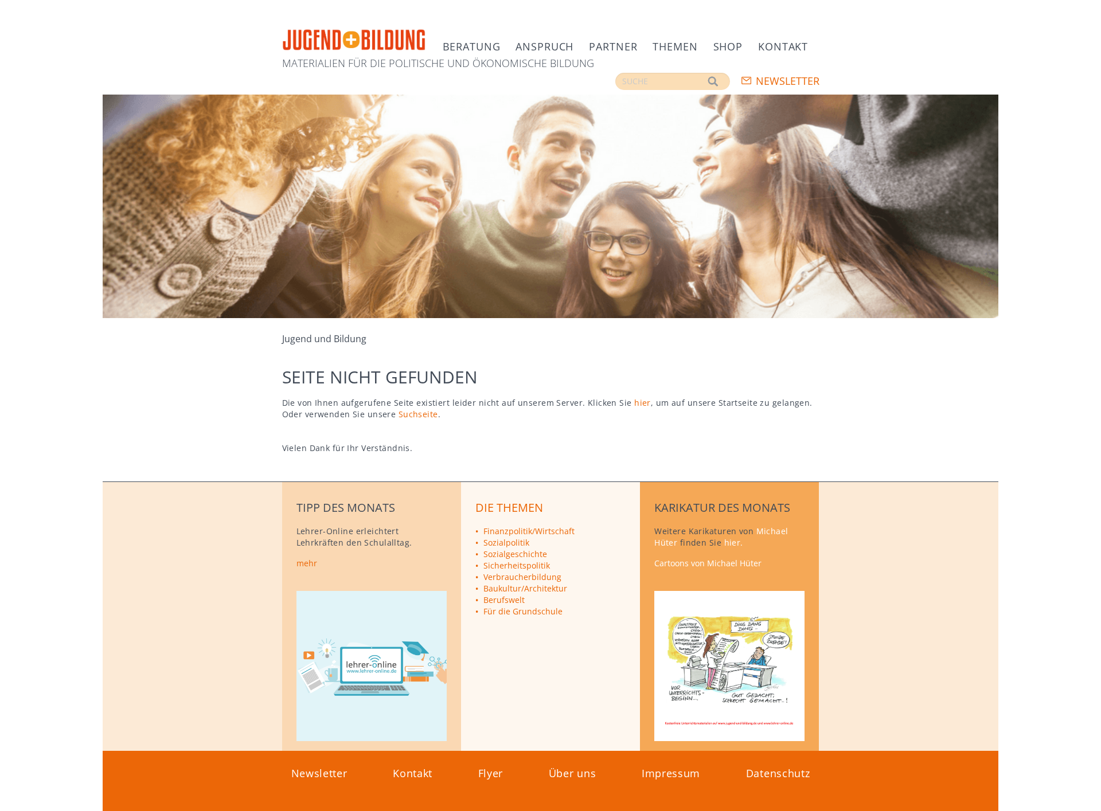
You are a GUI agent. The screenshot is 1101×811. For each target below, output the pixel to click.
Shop (728, 46)
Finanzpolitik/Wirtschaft (529, 531)
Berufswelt (504, 599)
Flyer (490, 773)
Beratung (472, 46)
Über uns (572, 773)
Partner (613, 46)
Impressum (671, 773)
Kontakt (783, 46)
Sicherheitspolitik (516, 565)
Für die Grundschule (523, 611)
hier (642, 402)
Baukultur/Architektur (525, 588)
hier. (733, 542)
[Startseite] (353, 40)
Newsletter (787, 81)
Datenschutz (778, 773)
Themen (675, 46)
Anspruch (544, 46)
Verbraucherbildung (522, 576)
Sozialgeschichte (515, 553)
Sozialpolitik (506, 542)
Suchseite (418, 414)
